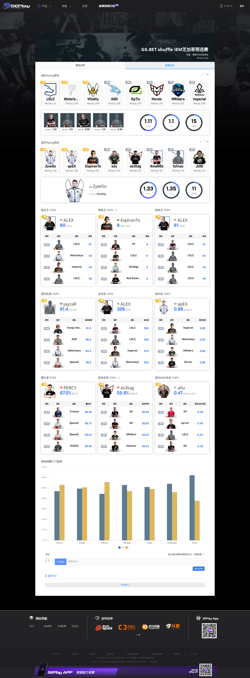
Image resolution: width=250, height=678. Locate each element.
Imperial (77, 267)
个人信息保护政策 (131, 654)
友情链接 (176, 654)
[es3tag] (172, 362)
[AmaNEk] (116, 256)
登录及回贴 (198, 568)
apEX (183, 304)
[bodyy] (115, 423)
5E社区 (75, 626)
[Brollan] (116, 279)
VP (133, 244)
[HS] (58, 328)
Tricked (74, 411)
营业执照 (153, 662)
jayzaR (70, 304)
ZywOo (100, 186)
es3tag (127, 387)
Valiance (131, 446)
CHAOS (74, 446)
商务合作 (92, 654)
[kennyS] (115, 412)
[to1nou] (59, 244)
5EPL (32, 626)
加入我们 (194, 654)
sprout (185, 423)
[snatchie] (171, 412)
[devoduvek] (59, 279)
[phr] (58, 340)
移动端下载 (228, 6)
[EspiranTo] (59, 267)
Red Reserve (134, 278)
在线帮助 (48, 626)
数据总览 (169, 65)
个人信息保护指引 (156, 654)
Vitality (101, 194)
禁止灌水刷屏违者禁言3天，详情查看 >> (186, 554)
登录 (242, 6)
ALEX (68, 220)
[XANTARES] (58, 362)
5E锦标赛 (62, 626)
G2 (131, 411)
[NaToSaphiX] (171, 423)
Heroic (188, 362)
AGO (74, 339)
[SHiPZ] (116, 267)
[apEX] (115, 362)
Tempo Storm (75, 328)
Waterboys (76, 255)
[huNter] (115, 446)
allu (181, 387)
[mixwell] (172, 351)
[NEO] (116, 244)
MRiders (188, 351)
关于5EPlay (56, 654)
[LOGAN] (173, 279)
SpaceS (74, 362)
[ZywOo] (74, 190)
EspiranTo (130, 220)
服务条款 (110, 654)
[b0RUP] (58, 412)
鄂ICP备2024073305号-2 (137, 662)
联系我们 (75, 654)
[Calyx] (58, 423)
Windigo (133, 267)
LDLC (76, 244)
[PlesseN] (58, 446)
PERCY (70, 387)
